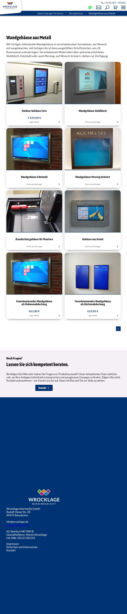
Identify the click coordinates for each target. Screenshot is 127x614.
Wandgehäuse (76, 13)
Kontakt (42, 387)
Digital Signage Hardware (50, 13)
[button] (107, 7)
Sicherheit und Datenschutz (21, 547)
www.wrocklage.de (17, 525)
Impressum (12, 543)
